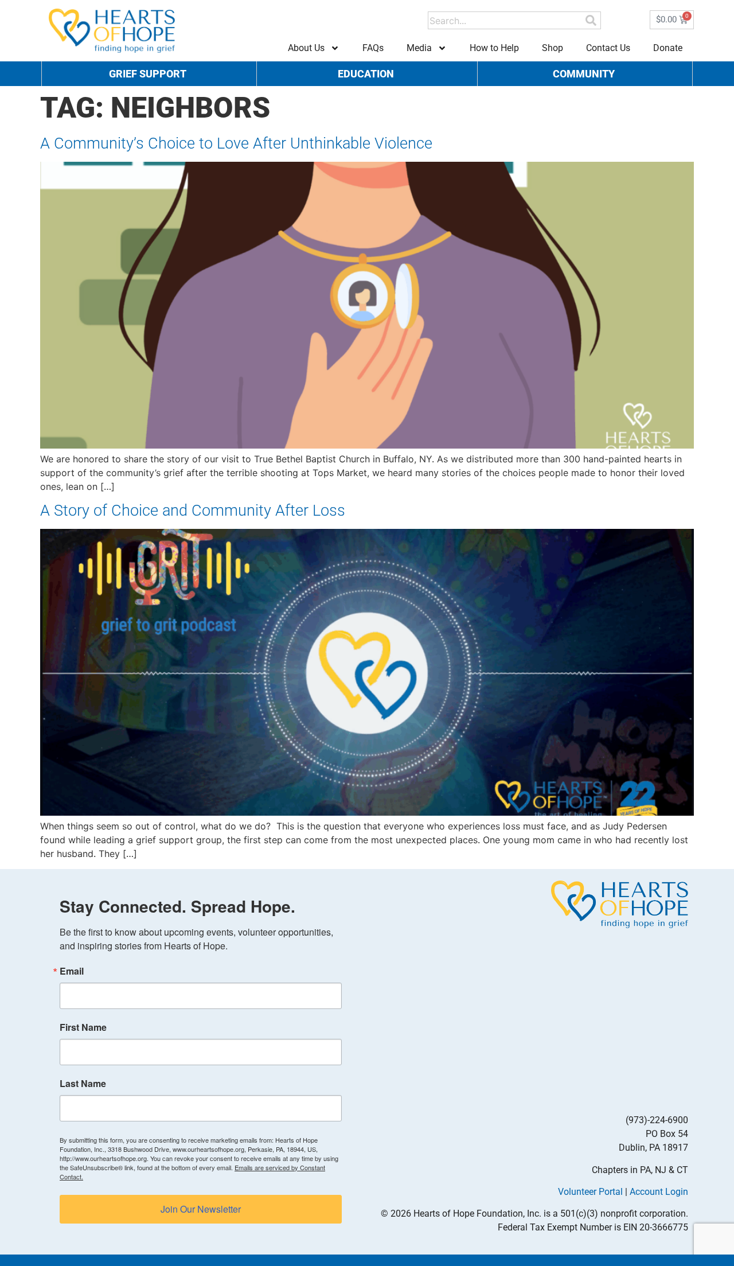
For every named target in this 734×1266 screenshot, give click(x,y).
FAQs (373, 47)
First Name (83, 1027)
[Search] (591, 20)
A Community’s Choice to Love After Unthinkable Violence (236, 143)
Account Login (659, 1191)
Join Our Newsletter (201, 1209)
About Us (306, 47)
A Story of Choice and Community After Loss (192, 510)
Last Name (83, 1083)
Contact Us (608, 47)
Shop (552, 47)
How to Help (494, 47)
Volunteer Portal (590, 1191)
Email (72, 971)
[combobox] (506, 20)
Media (419, 47)
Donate (667, 47)
